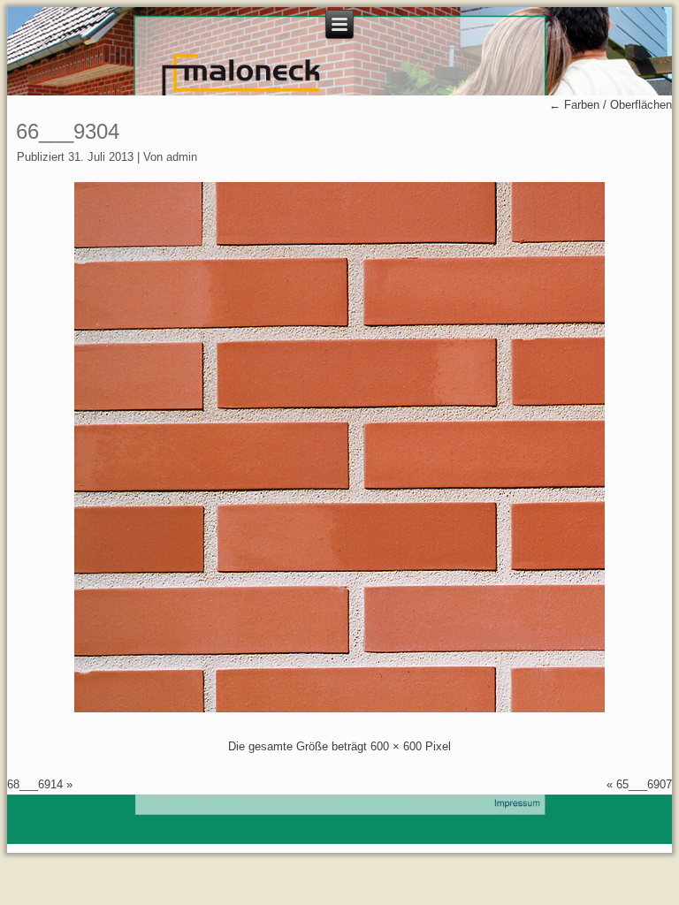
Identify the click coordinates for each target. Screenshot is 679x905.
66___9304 (67, 131)
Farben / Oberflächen (610, 104)
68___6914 (35, 784)
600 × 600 (396, 746)
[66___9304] (339, 708)
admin (181, 157)
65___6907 (644, 784)
